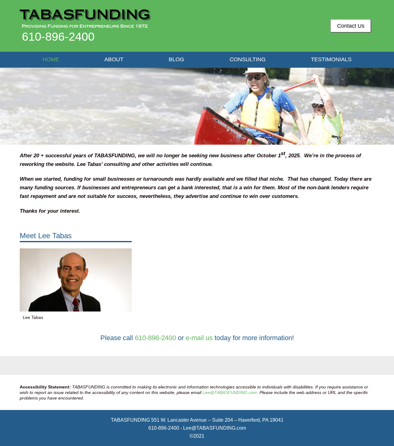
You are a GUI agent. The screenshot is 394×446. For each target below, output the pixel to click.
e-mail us (199, 338)
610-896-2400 (58, 36)
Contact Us (350, 25)
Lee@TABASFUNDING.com (214, 428)
